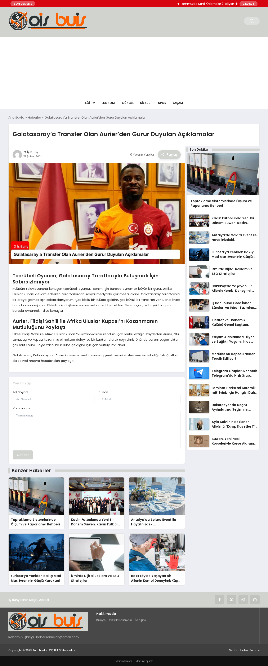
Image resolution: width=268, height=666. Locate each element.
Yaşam (178, 103)
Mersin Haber (124, 661)
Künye (101, 620)
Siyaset (146, 103)
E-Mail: (103, 392)
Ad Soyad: (20, 392)
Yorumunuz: (22, 408)
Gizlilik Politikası (120, 620)
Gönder (23, 455)
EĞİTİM (90, 103)
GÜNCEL (128, 103)
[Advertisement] (134, 66)
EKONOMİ (109, 103)
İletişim (140, 620)
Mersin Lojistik (144, 661)
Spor (162, 103)
